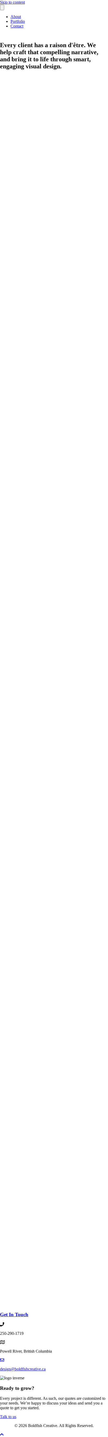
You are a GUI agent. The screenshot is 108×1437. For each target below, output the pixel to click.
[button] (2, 1434)
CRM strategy (47, 1230)
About (15, 16)
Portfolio (17, 21)
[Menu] (2, 7)
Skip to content (12, 2)
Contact (16, 26)
